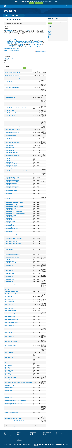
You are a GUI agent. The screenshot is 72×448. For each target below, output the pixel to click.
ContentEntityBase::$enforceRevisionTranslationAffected (15, 93)
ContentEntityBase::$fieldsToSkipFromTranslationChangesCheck (16, 107)
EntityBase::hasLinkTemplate (10, 339)
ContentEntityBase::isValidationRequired (12, 216)
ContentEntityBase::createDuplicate (11, 160)
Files (49, 35)
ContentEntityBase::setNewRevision (11, 241)
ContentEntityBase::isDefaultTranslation (12, 200)
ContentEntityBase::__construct (10, 267)
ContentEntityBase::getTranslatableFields (12, 180)
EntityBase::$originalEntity (9, 301)
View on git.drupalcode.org (41, 51)
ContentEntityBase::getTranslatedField (11, 181)
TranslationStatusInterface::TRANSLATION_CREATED (14, 415)
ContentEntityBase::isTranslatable (10, 215)
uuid (10, 31)
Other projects (17, 6)
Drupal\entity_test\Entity (8, 58)
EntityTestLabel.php (17, 15)
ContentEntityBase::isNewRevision (11, 208)
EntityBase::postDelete (8, 360)
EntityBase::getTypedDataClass (10, 336)
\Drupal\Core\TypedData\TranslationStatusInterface (32, 41)
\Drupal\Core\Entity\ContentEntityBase (16, 45)
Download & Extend (47, 432)
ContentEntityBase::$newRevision (10, 123)
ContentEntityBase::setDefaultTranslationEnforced (13, 238)
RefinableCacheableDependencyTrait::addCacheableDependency (16, 400)
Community (19, 432)
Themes (44, 435)
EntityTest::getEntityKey (9, 387)
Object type (6, 66)
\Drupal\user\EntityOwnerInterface (34, 44)
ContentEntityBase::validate (9, 261)
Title (18, 71)
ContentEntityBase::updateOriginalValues (12, 257)
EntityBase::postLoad (8, 362)
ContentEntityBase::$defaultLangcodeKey (12, 87)
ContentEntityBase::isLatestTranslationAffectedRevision (14, 206)
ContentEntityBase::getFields (10, 168)
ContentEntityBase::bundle (9, 150)
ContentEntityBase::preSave (9, 225)
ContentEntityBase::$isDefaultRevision (11, 110)
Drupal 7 (8, 6)
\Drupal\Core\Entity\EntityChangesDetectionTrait (16, 42)
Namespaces (50, 36)
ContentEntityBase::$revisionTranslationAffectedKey (14, 126)
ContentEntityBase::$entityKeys (10, 97)
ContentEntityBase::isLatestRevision (11, 204)
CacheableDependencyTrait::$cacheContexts (12, 72)
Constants (50, 33)
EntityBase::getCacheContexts (10, 315)
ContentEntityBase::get (9, 162)
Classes (49, 31)
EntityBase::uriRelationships (9, 374)
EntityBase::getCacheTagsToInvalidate (11, 319)
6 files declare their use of (11, 50)
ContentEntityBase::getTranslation (11, 183)
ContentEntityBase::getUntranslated (11, 187)
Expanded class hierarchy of (12, 48)
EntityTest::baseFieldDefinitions (10, 385)
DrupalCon (19, 439)
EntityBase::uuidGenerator (9, 379)
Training (18, 434)
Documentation (33, 432)
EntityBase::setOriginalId (9, 370)
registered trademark (60, 444)
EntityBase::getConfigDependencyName (11, 322)
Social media (6, 434)
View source (6, 59)
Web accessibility (59, 433)
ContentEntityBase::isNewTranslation (11, 209)
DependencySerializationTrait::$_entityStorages (13, 284)
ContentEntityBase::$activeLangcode (11, 81)
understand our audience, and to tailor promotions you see (46, 1)
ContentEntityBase (20, 40)
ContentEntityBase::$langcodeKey (10, 112)
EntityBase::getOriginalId (9, 332)
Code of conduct (20, 440)
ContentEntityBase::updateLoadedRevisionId (12, 254)
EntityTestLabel (24, 46)
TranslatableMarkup (26, 30)
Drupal (53, 444)
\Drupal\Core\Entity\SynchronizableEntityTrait (33, 42)
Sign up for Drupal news (8, 435)
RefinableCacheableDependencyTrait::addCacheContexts (14, 401)
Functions (50, 32)
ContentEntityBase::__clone (9, 265)
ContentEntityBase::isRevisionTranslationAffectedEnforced (15, 213)
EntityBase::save (7, 367)
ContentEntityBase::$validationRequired (12, 142)
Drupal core (45, 433)
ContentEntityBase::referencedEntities (11, 228)
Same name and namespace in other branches (14, 23)
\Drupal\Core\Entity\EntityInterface (29, 36)
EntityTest (22, 44)
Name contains (7, 62)
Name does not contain (27, 62)
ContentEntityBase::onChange (10, 221)
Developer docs (33, 435)
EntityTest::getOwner (8, 390)
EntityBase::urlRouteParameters (10, 377)
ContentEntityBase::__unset (9, 281)
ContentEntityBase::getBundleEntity (11, 163)
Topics (49, 30)
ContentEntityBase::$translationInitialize (12, 132)
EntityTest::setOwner (8, 397)
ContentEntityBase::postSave (10, 224)
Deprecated (50, 37)
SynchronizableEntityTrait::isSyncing (11, 411)
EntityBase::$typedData (9, 304)
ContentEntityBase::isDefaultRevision (11, 198)
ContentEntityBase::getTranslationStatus (12, 186)
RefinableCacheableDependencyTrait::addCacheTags (14, 403)
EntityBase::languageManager (10, 349)
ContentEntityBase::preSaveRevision (11, 227)
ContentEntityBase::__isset (9, 273)
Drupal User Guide (33, 434)
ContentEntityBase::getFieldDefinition (11, 165)
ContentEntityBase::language (10, 219)
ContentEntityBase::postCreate (10, 222)
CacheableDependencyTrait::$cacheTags (12, 75)
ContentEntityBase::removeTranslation (11, 230)
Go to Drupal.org (5, 6)
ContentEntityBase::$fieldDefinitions (11, 100)
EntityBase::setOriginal (8, 368)
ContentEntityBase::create (9, 158)
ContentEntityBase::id (8, 193)
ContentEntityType (8, 30)
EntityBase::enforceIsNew (9, 308)
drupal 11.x (7, 15)
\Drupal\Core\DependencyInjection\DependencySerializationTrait (17, 39)
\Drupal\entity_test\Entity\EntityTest (36, 46)
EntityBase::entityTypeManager (10, 313)
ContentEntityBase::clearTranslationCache (12, 155)
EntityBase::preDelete (8, 365)
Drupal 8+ (12, 6)
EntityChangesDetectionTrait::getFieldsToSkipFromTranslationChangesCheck (18, 382)
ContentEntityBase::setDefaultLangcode (12, 234)
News (5, 432)
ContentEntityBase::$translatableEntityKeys (12, 129)
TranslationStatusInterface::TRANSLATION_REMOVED (14, 420)
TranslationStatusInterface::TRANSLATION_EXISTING (14, 418)
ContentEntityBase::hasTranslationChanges (12, 192)
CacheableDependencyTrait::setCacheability (12, 78)
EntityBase (17, 36)
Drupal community (11, 426)
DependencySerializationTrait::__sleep (11, 291)
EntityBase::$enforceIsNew (9, 296)
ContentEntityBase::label (9, 218)
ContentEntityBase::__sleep (9, 279)
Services (49, 38)
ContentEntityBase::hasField (9, 189)
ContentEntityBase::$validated (10, 138)
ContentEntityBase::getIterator (10, 173)
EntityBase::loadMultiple (9, 357)
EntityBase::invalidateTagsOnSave (11, 345)
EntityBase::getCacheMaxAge (10, 316)
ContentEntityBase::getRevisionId (10, 178)
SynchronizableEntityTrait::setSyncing (11, 412)
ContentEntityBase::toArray (9, 249)
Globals (49, 34)
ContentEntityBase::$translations (10, 135)
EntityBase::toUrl (7, 373)
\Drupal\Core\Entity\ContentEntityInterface (15, 41)
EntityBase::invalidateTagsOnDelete (11, 341)
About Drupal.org (59, 435)
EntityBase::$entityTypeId (9, 299)
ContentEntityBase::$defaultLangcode (11, 84)
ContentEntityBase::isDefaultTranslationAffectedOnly (14, 202)
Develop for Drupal (25, 6)
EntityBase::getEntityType (9, 325)
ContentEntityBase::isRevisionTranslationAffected (13, 211)
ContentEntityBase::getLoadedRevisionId (12, 177)
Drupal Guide (32, 433)
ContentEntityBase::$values (9, 145)
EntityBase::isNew (8, 347)
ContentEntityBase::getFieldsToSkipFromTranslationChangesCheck (16, 170)
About (57, 432)
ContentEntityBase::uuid (9, 259)
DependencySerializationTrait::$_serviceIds (12, 289)
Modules (44, 434)
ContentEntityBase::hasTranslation (11, 190)
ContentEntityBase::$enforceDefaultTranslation (13, 89)
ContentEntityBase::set (8, 231)
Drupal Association (59, 434)
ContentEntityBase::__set (9, 276)
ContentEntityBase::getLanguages (10, 175)
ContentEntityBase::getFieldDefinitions (11, 166)
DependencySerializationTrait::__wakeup (12, 293)
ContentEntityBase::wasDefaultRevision (11, 262)
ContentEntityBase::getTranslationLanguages (12, 184)
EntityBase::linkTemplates (9, 352)
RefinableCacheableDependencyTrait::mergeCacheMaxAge (15, 404)
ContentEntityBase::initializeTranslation (11, 196)
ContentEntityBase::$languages (10, 115)
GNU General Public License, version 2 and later (43, 444)
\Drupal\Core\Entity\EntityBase (12, 43)
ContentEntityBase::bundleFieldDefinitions (12, 152)
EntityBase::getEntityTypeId (9, 326)
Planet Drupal (6, 433)
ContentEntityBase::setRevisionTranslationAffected (14, 243)
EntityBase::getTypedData (9, 333)
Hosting (18, 435)
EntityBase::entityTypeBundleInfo (10, 310)
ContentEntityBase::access (9, 147)
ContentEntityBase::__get (9, 270)
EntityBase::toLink (8, 371)
